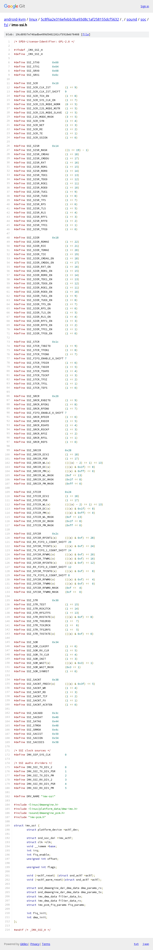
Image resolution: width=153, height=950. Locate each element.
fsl (6, 24)
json (146, 944)
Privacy (34, 944)
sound (132, 19)
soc (143, 19)
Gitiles (24, 944)
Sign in (145, 6)
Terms (46, 944)
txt (136, 944)
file (85, 34)
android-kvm (15, 19)
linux (33, 19)
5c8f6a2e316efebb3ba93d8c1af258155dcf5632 (80, 19)
